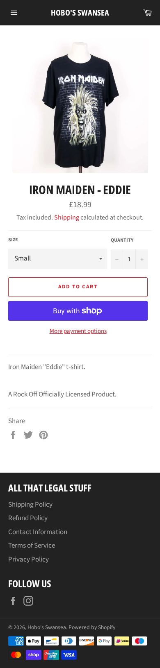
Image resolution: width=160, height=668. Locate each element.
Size (13, 240)
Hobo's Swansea (80, 12)
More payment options (78, 331)
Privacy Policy (28, 559)
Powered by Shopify (92, 627)
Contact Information (37, 532)
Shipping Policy (30, 504)
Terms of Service (31, 545)
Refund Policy (28, 518)
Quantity (122, 240)
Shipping (66, 217)
